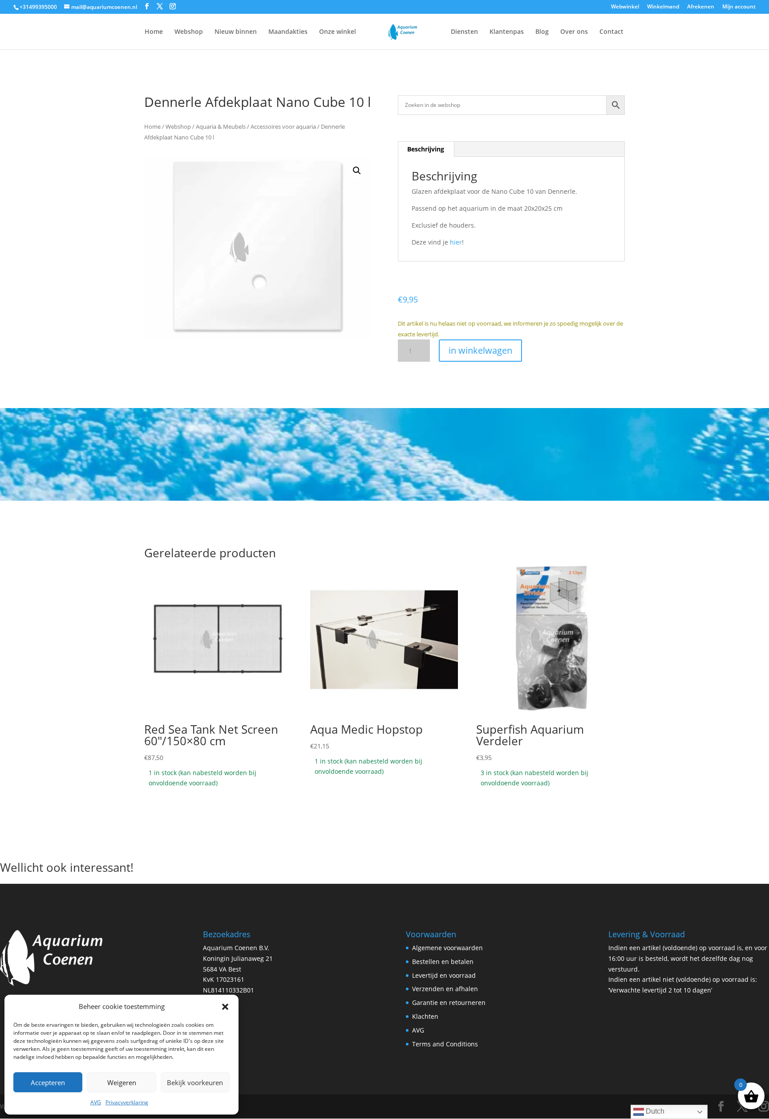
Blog (542, 32)
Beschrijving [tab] (425, 149)
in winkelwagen (480, 350)
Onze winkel (337, 32)
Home (154, 32)
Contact (611, 32)
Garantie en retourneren (449, 1002)
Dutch (654, 1111)
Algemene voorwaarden (447, 947)
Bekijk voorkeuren (195, 1082)
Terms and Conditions (445, 1044)
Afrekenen (700, 7)
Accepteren (48, 1082)
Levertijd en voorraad (444, 975)
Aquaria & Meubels (221, 127)
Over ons (574, 32)
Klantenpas (507, 32)
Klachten (425, 1016)
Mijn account (739, 7)
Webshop (188, 32)
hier (456, 242)
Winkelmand (663, 7)
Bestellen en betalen (443, 961)
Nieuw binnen (236, 32)
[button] (225, 1006)
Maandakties (288, 32)
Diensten (464, 32)
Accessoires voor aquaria (283, 127)
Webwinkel (625, 7)
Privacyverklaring (126, 1102)
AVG (95, 1102)
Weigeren (121, 1082)
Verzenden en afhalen (445, 988)
